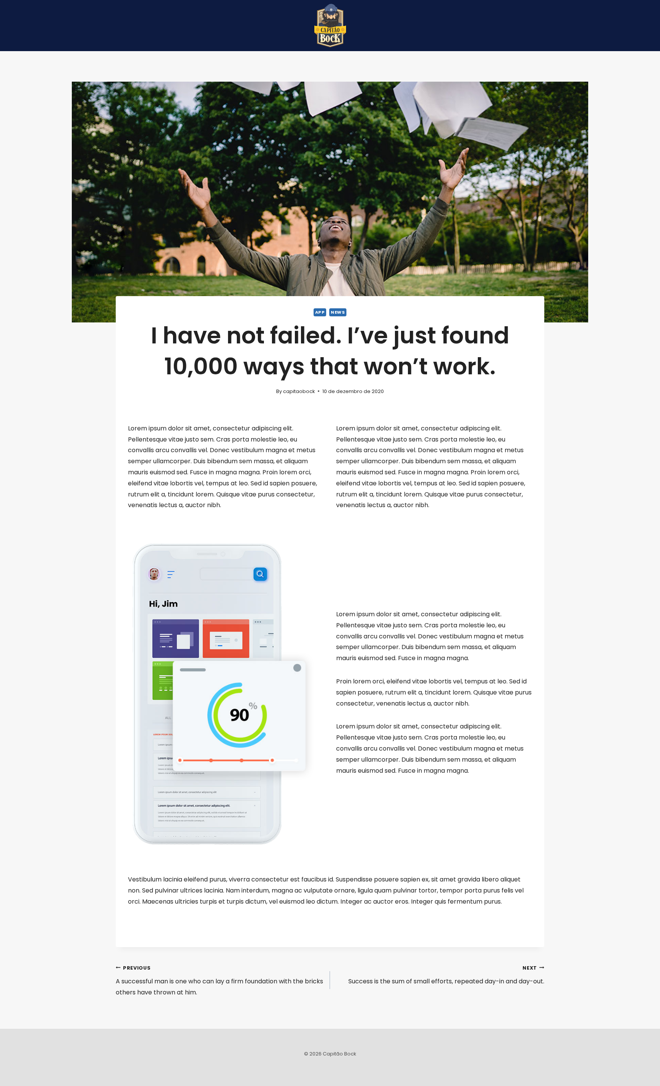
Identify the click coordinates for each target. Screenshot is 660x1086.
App (320, 312)
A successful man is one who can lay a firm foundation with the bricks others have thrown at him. (219, 981)
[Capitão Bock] (330, 25)
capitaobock (299, 391)
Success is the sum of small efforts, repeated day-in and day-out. (446, 975)
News (338, 312)
